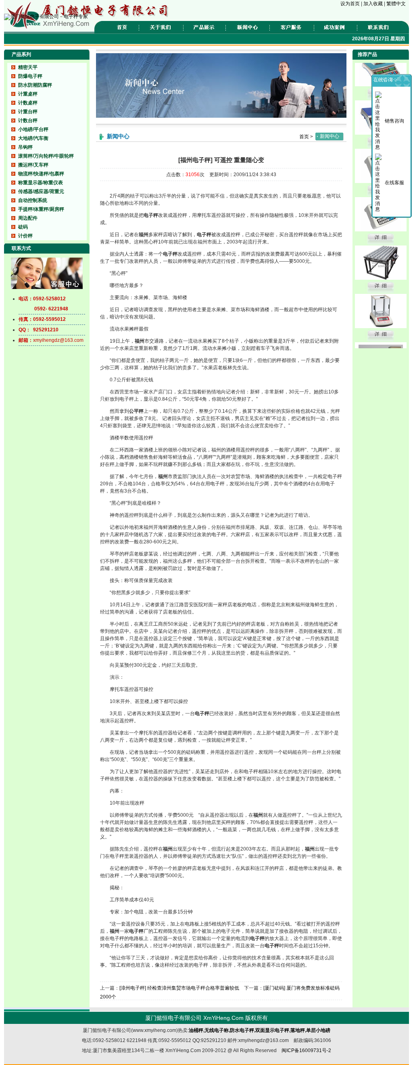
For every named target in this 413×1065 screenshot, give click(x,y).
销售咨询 (394, 121)
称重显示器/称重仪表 (40, 182)
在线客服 (394, 182)
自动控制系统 (32, 200)
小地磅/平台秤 (33, 129)
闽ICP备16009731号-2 (306, 1050)
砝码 (23, 227)
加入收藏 (373, 3)
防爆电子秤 (30, 76)
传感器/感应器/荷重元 (41, 191)
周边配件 (28, 218)
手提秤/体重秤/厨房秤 (41, 209)
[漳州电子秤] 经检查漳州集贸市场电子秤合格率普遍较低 (179, 988)
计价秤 (25, 236)
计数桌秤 (28, 103)
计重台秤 (28, 111)
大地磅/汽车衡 (33, 138)
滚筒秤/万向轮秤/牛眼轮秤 (46, 156)
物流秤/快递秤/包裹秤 (41, 174)
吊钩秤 (25, 147)
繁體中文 (396, 3)
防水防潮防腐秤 (35, 85)
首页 (304, 136)
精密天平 (28, 67)
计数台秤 (28, 120)
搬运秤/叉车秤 (33, 165)
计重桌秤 (28, 94)
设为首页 (350, 3)
